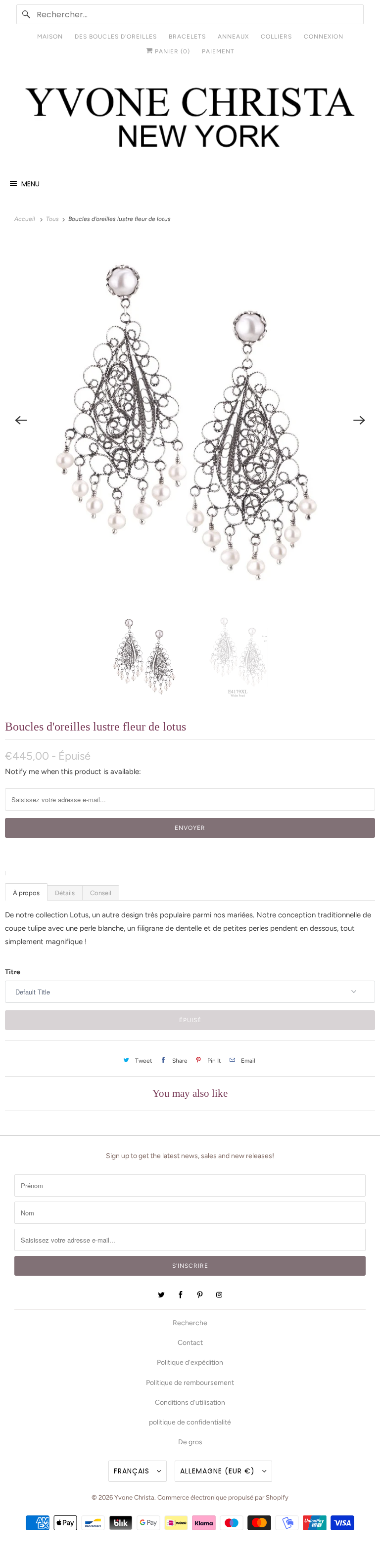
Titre (12, 972)
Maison (50, 36)
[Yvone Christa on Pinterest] (199, 1295)
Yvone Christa (134, 1497)
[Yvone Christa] (190, 119)
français (133, 1471)
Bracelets (187, 36)
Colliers (276, 36)
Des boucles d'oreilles (116, 36)
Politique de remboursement (190, 1383)
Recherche (190, 1323)
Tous (53, 219)
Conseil (100, 893)
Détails (65, 893)
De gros (190, 1442)
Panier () (171, 51)
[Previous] (21, 420)
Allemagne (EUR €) (218, 1471)
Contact (190, 1342)
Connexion (323, 36)
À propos (26, 893)
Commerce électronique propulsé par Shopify (222, 1497)
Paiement (218, 51)
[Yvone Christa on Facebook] (180, 1295)
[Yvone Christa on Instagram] (219, 1295)
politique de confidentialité (190, 1422)
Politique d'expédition (190, 1362)
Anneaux (233, 36)
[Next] (359, 420)
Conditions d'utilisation (190, 1402)
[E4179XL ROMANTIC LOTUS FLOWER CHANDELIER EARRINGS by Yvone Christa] (190, 420)
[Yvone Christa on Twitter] (161, 1295)
